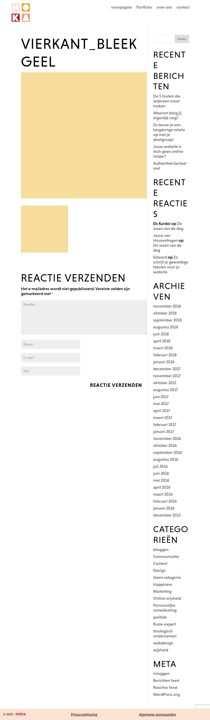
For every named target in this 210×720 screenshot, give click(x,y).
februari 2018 (165, 355)
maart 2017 (162, 417)
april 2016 (161, 487)
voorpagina (121, 7)
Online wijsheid (167, 598)
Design (159, 570)
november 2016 (167, 438)
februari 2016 (165, 501)
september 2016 (167, 452)
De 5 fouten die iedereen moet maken (166, 101)
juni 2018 (161, 334)
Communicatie (166, 556)
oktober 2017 (164, 382)
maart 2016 (163, 494)
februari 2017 (164, 424)
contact (183, 7)
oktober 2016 (165, 445)
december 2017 (166, 369)
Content (160, 563)
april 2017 (161, 410)
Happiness (162, 584)
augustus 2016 (165, 459)
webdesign (163, 643)
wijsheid (160, 650)
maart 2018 (163, 348)
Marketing (162, 591)
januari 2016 (164, 508)
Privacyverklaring (84, 714)
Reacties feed (165, 687)
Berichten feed (166, 680)
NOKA (21, 714)
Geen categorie (167, 577)
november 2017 (167, 376)
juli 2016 (160, 466)
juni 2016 (161, 473)
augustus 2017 (165, 389)
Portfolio (144, 7)
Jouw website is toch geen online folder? (168, 151)
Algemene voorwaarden (157, 714)
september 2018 (167, 320)
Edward (160, 257)
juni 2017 (161, 396)
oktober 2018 (165, 313)
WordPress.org (166, 694)
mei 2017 (161, 403)
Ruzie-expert (164, 624)
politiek (160, 617)
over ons (164, 7)
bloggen (161, 549)
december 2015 (167, 515)
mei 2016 (161, 480)
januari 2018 (164, 362)
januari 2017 (163, 431)
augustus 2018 (165, 327)
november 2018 (167, 306)
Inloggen (161, 673)
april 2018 (161, 341)
